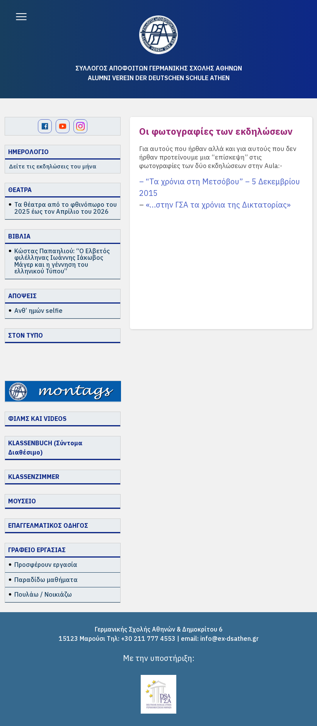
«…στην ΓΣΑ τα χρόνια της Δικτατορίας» (218, 204)
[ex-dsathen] (158, 34)
